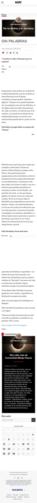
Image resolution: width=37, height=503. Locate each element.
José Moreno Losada (18, 24)
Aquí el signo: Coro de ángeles (14, 325)
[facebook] (14, 478)
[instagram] (22, 478)
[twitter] (18, 478)
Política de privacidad (11, 497)
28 (14, 454)
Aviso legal (15, 494)
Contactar (9, 494)
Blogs (4, 15)
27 (9, 454)
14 (14, 444)
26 (4, 454)
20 (9, 449)
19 (4, 449)
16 (23, 444)
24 (28, 449)
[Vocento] (18, 490)
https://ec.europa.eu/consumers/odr (20, 485)
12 (4, 444)
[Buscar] (33, 420)
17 (28, 444)
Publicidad (20, 497)
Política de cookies (17, 499)
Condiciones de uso (24, 494)
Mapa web (26, 497)
